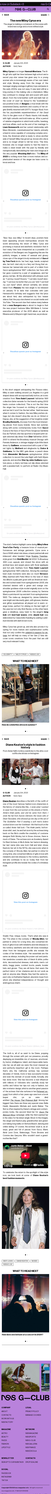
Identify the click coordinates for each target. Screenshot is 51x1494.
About (4, 1411)
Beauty (4, 1437)
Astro (4, 1433)
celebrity (7, 654)
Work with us (7, 1419)
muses (34, 1261)
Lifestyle (5, 1447)
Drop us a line (32, 1462)
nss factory (7, 1422)
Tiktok (4, 1480)
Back (6, 15)
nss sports (31, 1437)
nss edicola (31, 1451)
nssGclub (34, 654)
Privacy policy (32, 1411)
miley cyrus (21, 654)
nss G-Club (31, 1440)
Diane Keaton (9, 801)
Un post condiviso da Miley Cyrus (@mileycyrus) (25, 227)
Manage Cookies (33, 1415)
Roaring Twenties (39, 556)
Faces (4, 1440)
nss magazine (32, 1433)
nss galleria (31, 1444)
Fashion (5, 1444)
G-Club (6, 63)
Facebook (6, 1473)
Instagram (6, 1477)
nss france (31, 1447)
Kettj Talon (18, 66)
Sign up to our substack (12, 1462)
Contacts (6, 1415)
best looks (8, 1261)
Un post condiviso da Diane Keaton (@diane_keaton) (26, 1046)
